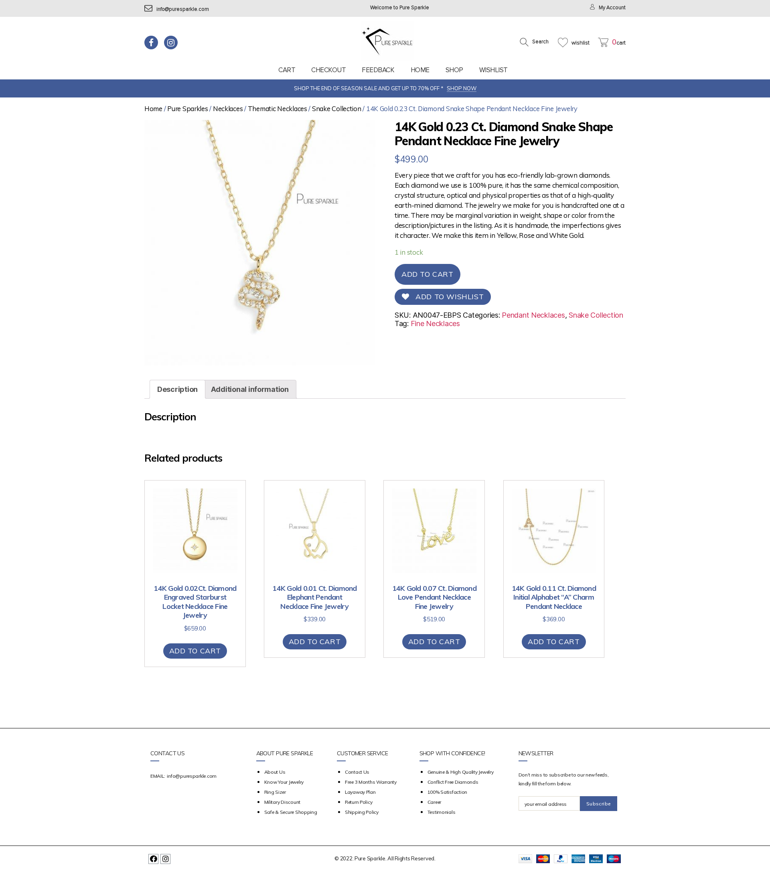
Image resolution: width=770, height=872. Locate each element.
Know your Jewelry (284, 782)
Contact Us (357, 772)
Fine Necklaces (435, 323)
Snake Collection (336, 108)
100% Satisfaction (447, 792)
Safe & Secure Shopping (290, 812)
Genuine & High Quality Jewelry (461, 772)
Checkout (328, 70)
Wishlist (493, 70)
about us (275, 772)
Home (420, 70)
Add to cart (427, 274)
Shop (454, 70)
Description (177, 389)
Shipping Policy (362, 812)
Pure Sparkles (187, 108)
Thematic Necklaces (277, 108)
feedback (378, 70)
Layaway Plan (360, 792)
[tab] (177, 389)
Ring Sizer (275, 792)
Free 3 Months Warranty (371, 782)
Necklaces (228, 108)
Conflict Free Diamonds (453, 782)
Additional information (250, 389)
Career (434, 802)
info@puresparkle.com (182, 9)
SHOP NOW (461, 88)
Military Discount (282, 802)
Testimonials (442, 812)
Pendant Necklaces (533, 315)
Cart (286, 70)
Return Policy (359, 802)
